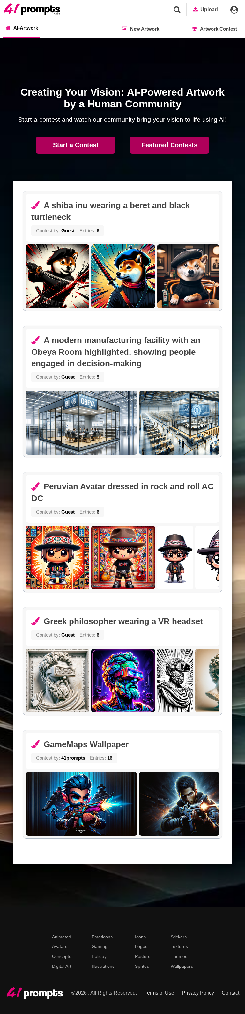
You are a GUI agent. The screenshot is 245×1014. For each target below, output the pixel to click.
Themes (179, 956)
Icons (140, 936)
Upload (209, 9)
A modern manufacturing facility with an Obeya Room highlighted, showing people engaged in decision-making (115, 351)
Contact (230, 993)
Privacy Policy (198, 993)
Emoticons (102, 936)
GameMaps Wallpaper (86, 744)
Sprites (142, 966)
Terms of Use (159, 993)
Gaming (100, 946)
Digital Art (61, 966)
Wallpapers (182, 966)
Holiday (99, 956)
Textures (179, 946)
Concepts (61, 956)
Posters (142, 956)
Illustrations (103, 966)
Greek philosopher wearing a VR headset (123, 621)
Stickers (179, 936)
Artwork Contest (218, 29)
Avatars (59, 946)
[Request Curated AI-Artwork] (32, 10)
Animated (61, 936)
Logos (141, 946)
